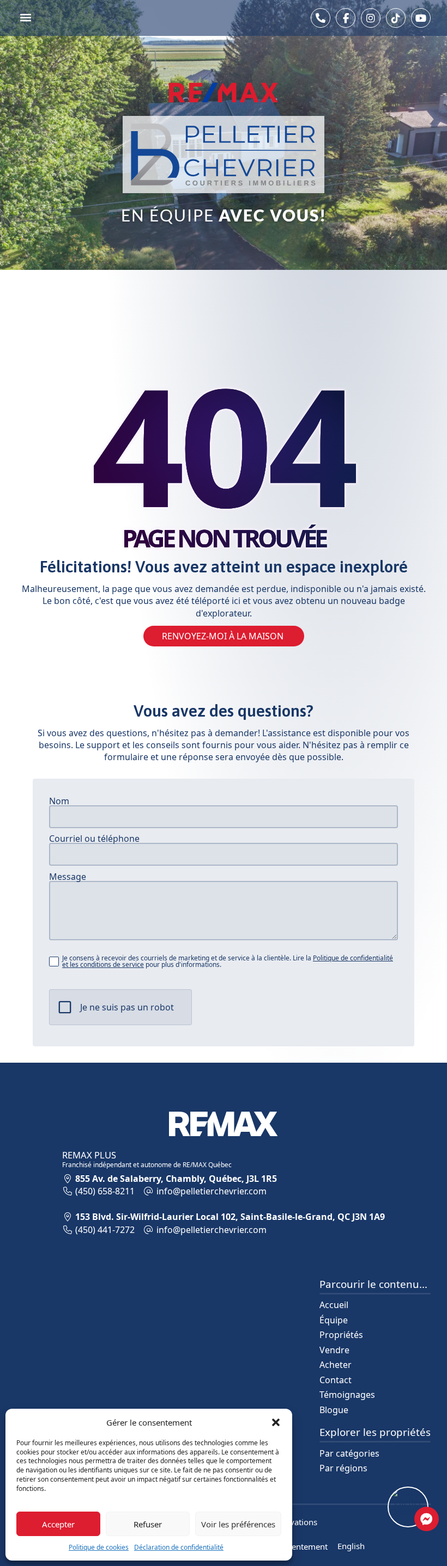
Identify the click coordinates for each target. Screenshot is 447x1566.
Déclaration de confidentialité (179, 1547)
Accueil (333, 1304)
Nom (59, 801)
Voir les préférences (238, 1524)
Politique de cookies (99, 1547)
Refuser (148, 1524)
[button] (275, 1422)
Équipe (333, 1320)
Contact (335, 1379)
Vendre (334, 1350)
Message (67, 876)
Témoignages (347, 1394)
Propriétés (341, 1334)
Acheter (335, 1364)
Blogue (333, 1409)
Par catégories (349, 1453)
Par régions (343, 1468)
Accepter (58, 1524)
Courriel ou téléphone (94, 838)
